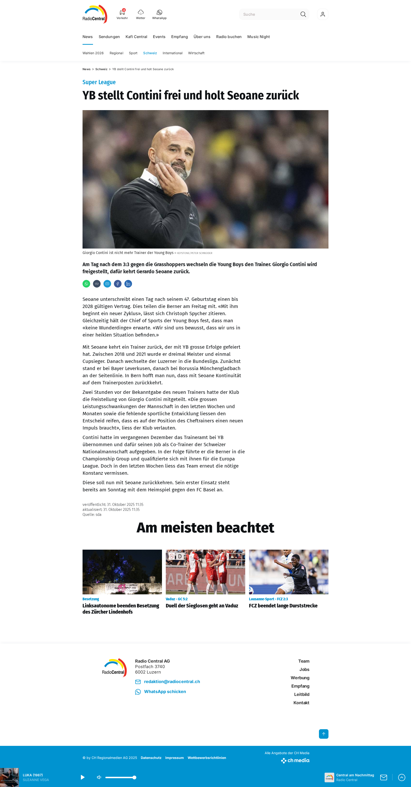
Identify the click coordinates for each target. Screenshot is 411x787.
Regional (116, 53)
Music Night (258, 36)
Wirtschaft (196, 53)
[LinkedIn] (128, 284)
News (88, 36)
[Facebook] (118, 284)
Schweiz (150, 53)
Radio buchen (229, 36)
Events (159, 36)
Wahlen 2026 (93, 53)
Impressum (174, 758)
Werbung (300, 677)
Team (303, 661)
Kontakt (301, 702)
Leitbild (301, 694)
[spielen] (82, 777)
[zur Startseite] (95, 14)
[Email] (107, 284)
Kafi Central (136, 36)
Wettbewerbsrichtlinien (207, 758)
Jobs (304, 669)
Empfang (179, 36)
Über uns (202, 36)
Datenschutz (151, 758)
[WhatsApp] (86, 284)
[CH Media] (287, 759)
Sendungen (109, 36)
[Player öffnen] (401, 777)
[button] (159, 14)
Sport (133, 53)
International (172, 53)
